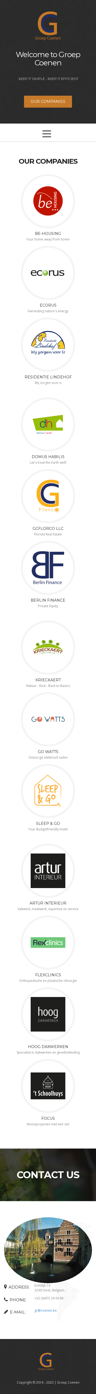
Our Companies (48, 101)
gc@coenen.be (45, 1310)
